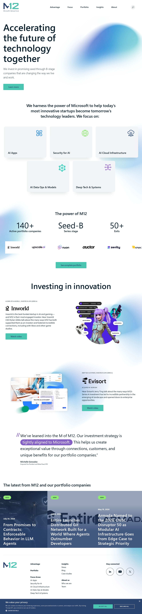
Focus (70, 7)
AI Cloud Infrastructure (39, 586)
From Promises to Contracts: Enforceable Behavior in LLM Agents (19, 534)
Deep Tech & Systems (39, 593)
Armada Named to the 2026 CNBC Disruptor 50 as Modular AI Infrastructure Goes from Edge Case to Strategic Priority (116, 529)
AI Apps (33, 580)
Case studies (67, 573)
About (114, 7)
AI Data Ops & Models (39, 590)
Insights (100, 7)
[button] (48, 610)
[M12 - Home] (11, 7)
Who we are (66, 583)
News (64, 567)
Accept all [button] (103, 606)
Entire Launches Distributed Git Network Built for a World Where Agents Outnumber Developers (70, 531)
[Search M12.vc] (133, 7)
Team (64, 586)
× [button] (139, 601)
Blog (63, 570)
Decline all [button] (124, 606)
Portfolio (84, 7)
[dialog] (71, 606)
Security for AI (36, 583)
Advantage (55, 7)
